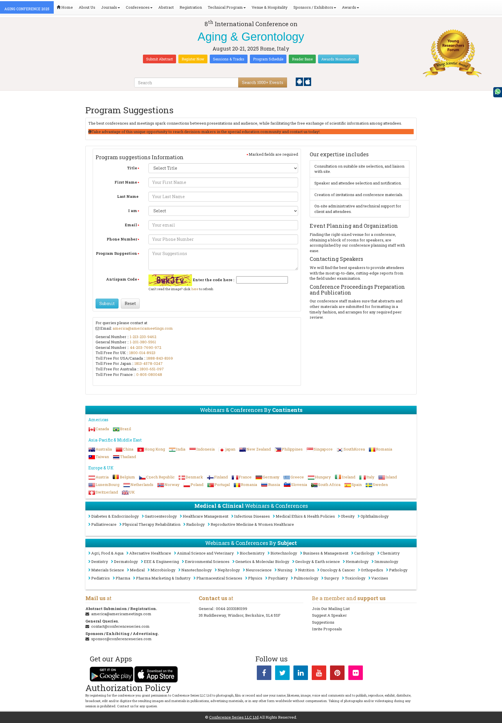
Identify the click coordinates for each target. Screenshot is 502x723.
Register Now (193, 59)
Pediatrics (100, 578)
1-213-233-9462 (143, 336)
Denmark (194, 477)
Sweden (380, 484)
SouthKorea (354, 449)
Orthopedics (372, 570)
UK (132, 492)
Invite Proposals (327, 628)
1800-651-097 (152, 369)
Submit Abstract (159, 59)
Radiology (195, 524)
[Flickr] (355, 674)
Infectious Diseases (252, 516)
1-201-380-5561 (143, 342)
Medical (137, 570)
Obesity (348, 516)
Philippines (292, 449)
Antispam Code (121, 279)
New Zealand (258, 449)
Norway (172, 484)
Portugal (222, 484)
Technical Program (225, 7)
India (180, 449)
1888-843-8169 (159, 358)
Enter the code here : (213, 279)
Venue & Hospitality (270, 7)
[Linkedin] (300, 674)
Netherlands (141, 484)
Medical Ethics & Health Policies (305, 516)
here (194, 289)
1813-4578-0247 (149, 363)
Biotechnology (283, 553)
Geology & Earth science (317, 561)
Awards (349, 7)
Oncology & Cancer (337, 570)
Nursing (284, 570)
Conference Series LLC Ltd (234, 717)
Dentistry (99, 561)
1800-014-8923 (142, 352)
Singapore (323, 449)
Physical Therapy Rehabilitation (151, 524)
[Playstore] (300, 81)
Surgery (331, 578)
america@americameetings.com (143, 328)
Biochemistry (252, 553)
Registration (191, 7)
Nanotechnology (196, 570)
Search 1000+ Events (262, 82)
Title (132, 168)
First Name (125, 182)
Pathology (398, 570)
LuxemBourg (107, 484)
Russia (274, 484)
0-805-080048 (149, 374)
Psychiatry (278, 578)
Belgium (127, 477)
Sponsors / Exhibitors (313, 7)
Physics (255, 578)
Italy (370, 477)
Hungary (323, 477)
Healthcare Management (205, 516)
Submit (107, 303)
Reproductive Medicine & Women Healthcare (252, 524)
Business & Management (325, 553)
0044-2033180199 (231, 608)
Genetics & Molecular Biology (262, 561)
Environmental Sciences (207, 561)
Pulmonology (306, 578)
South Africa (329, 484)
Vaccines (379, 578)
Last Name (128, 196)
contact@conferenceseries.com (120, 626)
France (245, 477)
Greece (297, 477)
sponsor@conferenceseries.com (121, 638)
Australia (104, 449)
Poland (197, 484)
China (128, 449)
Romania (384, 449)
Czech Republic (160, 477)
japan (230, 449)
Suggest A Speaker (329, 615)
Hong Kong (154, 449)
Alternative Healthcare (150, 553)
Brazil (125, 428)
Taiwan (102, 456)
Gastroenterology (161, 516)
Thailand (128, 456)
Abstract (166, 7)
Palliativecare (103, 524)
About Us (87, 7)
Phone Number (122, 239)
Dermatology (126, 561)
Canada (102, 428)
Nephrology (229, 570)
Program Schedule (268, 59)
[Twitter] (282, 674)
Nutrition (306, 570)
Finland (221, 477)
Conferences (138, 7)
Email (131, 224)
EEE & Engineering (161, 561)
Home (66, 7)
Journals (109, 7)
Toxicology (355, 578)
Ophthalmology (375, 516)
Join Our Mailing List (331, 608)
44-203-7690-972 (145, 347)
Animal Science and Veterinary (205, 553)
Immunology (386, 561)
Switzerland (107, 492)
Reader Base (302, 59)
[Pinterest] (337, 674)
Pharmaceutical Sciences (219, 578)
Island (391, 477)
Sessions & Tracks (228, 59)
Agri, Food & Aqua (107, 553)
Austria (102, 477)
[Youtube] (319, 674)
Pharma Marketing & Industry (163, 578)
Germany (271, 477)
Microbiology (162, 570)
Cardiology (364, 553)
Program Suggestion (116, 253)
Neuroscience (259, 570)
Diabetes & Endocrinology (115, 516)
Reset (130, 303)
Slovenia (299, 484)
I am (132, 210)
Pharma (123, 578)
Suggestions (323, 622)
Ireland (348, 477)
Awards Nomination (338, 59)
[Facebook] (264, 674)
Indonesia (205, 449)
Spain (357, 484)
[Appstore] (307, 81)
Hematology (357, 561)
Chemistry (390, 553)
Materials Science (107, 570)
